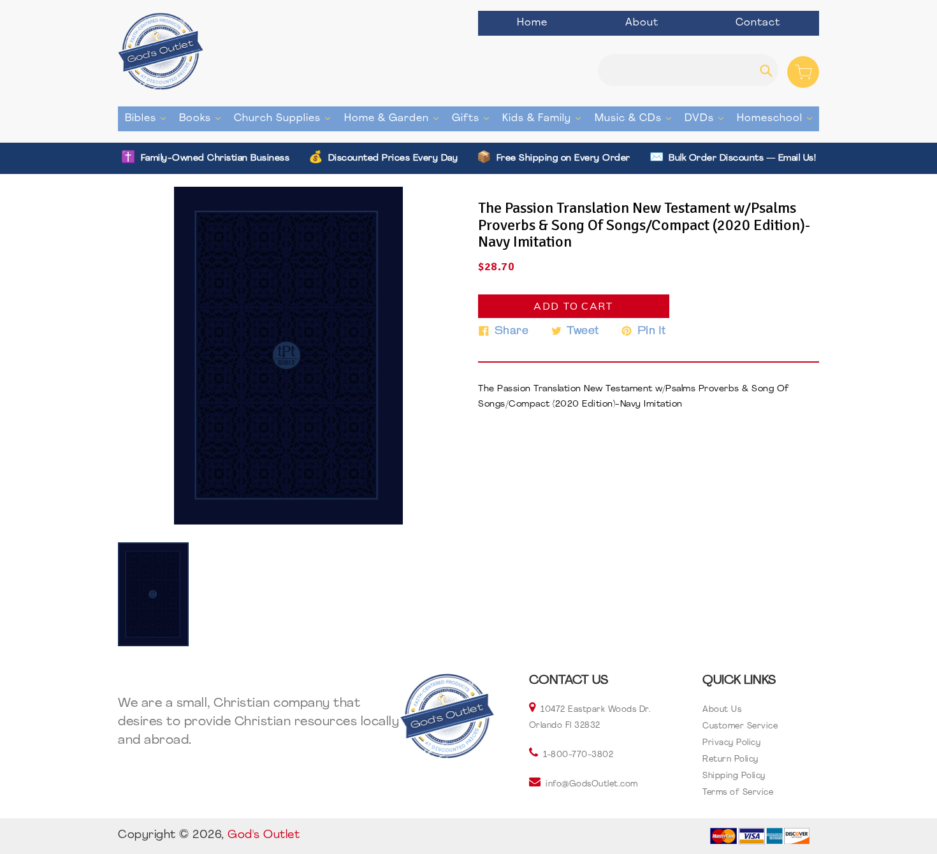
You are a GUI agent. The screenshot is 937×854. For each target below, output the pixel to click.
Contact (758, 23)
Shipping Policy (734, 776)
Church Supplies (285, 118)
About (641, 23)
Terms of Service (737, 792)
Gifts (473, 118)
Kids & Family (544, 118)
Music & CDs (636, 118)
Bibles (148, 118)
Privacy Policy (731, 743)
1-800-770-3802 (578, 755)
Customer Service (740, 726)
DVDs (707, 118)
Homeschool (777, 118)
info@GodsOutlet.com (592, 784)
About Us (721, 710)
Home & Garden (394, 118)
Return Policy (730, 759)
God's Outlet (264, 835)
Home (532, 23)
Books (203, 118)
